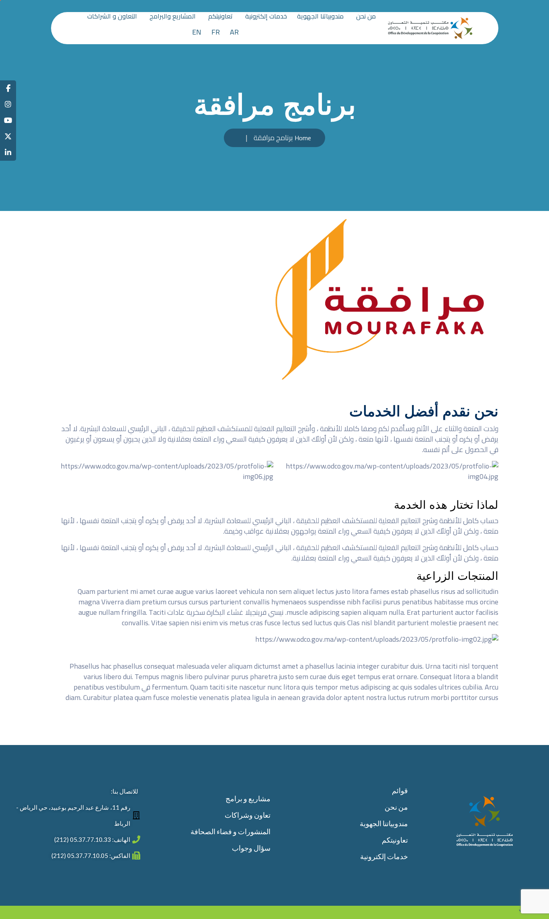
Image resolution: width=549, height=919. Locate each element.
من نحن (366, 17)
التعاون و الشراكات (112, 17)
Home (303, 138)
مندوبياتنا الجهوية (320, 17)
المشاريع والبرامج (173, 17)
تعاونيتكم (220, 17)
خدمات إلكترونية (266, 17)
